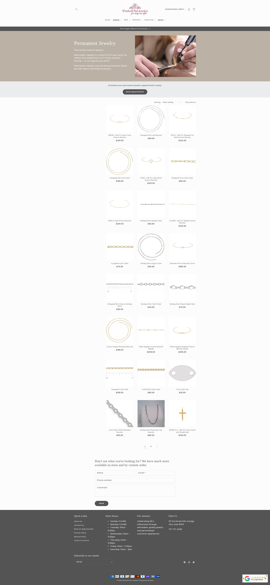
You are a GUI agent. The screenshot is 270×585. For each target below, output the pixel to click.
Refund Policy (80, 537)
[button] (76, 9)
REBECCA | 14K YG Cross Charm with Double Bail (182, 431)
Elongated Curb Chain (119, 389)
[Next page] (157, 446)
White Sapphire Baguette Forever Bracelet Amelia (182, 348)
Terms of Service (81, 540)
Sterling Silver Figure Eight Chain (182, 304)
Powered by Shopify (146, 580)
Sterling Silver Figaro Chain (151, 263)
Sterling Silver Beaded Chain (151, 221)
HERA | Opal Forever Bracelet (119, 221)
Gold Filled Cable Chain (151, 389)
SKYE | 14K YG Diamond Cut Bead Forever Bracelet (182, 136)
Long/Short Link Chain (119, 263)
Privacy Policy (80, 533)
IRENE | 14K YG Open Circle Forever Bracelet (119, 136)
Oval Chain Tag (182, 389)
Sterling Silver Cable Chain (151, 304)
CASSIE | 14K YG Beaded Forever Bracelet (182, 222)
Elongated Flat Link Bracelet (151, 135)
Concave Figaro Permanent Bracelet (119, 347)
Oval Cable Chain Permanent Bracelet (120, 431)
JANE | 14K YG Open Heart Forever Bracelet (151, 179)
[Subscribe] (111, 562)
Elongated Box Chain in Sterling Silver (120, 305)
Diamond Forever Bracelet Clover (182, 263)
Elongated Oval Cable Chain (182, 178)
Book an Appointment (84, 529)
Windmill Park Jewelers (130, 580)
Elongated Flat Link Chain (120, 178)
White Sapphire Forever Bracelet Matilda (151, 348)
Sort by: (157, 102)
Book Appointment (135, 92)
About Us (78, 521)
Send (101, 503)
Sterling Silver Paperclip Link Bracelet (151, 431)
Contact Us (79, 525)
